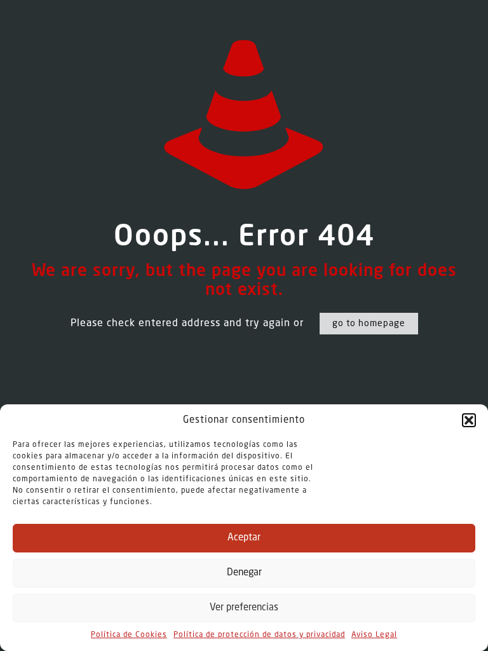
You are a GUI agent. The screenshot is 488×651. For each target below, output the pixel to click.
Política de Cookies (129, 635)
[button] (469, 420)
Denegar (244, 573)
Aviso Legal (374, 635)
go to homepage (368, 323)
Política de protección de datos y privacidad (259, 635)
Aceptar (244, 538)
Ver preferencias (244, 608)
